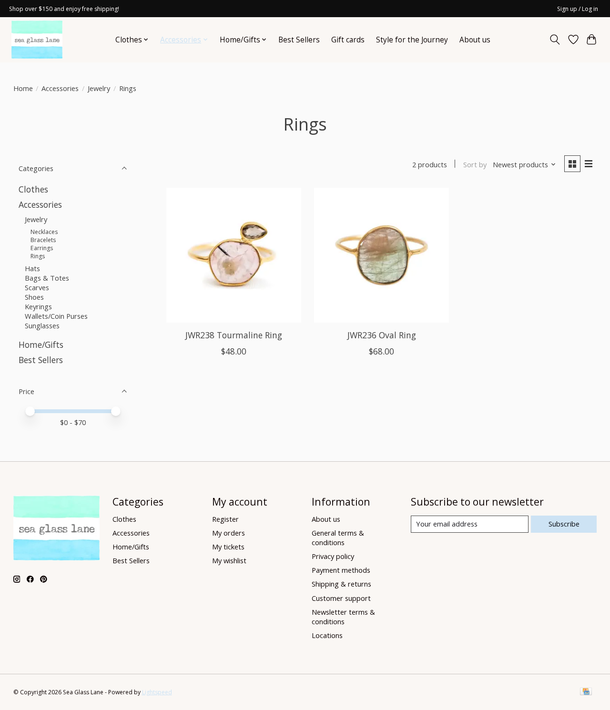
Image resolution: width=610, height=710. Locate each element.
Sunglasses (42, 325)
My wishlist (229, 560)
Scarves (37, 287)
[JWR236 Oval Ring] (381, 255)
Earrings (41, 248)
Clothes (33, 189)
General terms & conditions (338, 537)
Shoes (34, 297)
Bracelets (43, 240)
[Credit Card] (586, 692)
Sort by (475, 164)
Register (225, 519)
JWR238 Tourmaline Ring (233, 335)
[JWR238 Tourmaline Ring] (233, 255)
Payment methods (341, 570)
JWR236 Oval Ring (381, 335)
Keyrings (38, 306)
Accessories (60, 88)
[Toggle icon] (554, 39)
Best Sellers (299, 40)
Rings (37, 256)
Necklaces (44, 232)
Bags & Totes (47, 278)
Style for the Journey (412, 40)
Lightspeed (157, 692)
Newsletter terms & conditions (343, 616)
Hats (32, 268)
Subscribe (564, 523)
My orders (228, 533)
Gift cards (348, 40)
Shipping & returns (341, 583)
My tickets (228, 546)
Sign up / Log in (577, 9)
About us (474, 40)
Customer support (341, 598)
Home (23, 88)
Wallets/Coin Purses (56, 316)
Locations (327, 635)
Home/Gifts (41, 344)
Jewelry (99, 88)
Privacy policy (333, 556)
